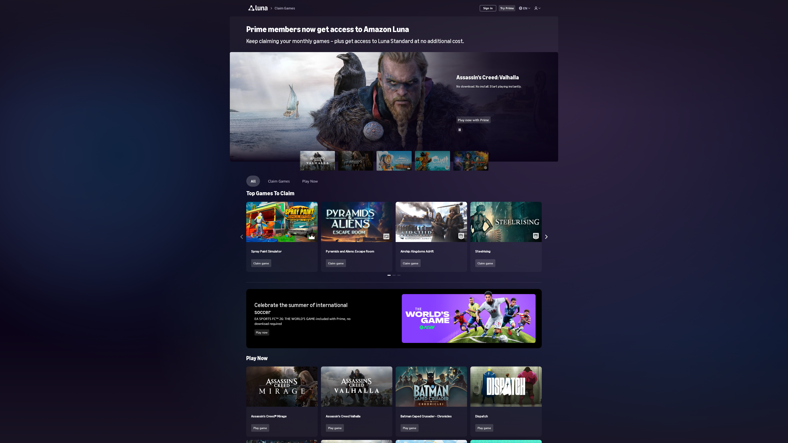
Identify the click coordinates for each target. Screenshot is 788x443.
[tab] (317, 161)
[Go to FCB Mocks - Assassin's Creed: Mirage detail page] (394, 54)
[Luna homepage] (258, 8)
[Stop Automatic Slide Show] (459, 130)
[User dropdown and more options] (537, 8)
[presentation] (261, 332)
